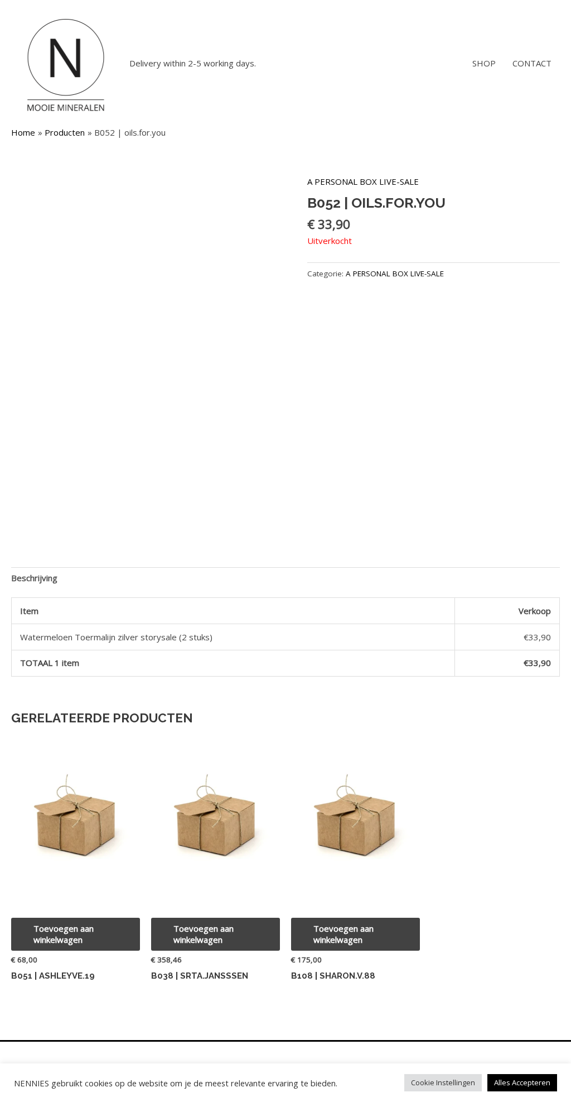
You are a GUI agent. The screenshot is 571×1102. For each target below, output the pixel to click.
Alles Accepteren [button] (522, 1082)
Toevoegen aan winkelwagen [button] (63, 934)
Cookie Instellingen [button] (443, 1082)
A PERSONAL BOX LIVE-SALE (363, 181)
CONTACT (531, 63)
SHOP (484, 63)
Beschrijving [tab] (34, 577)
